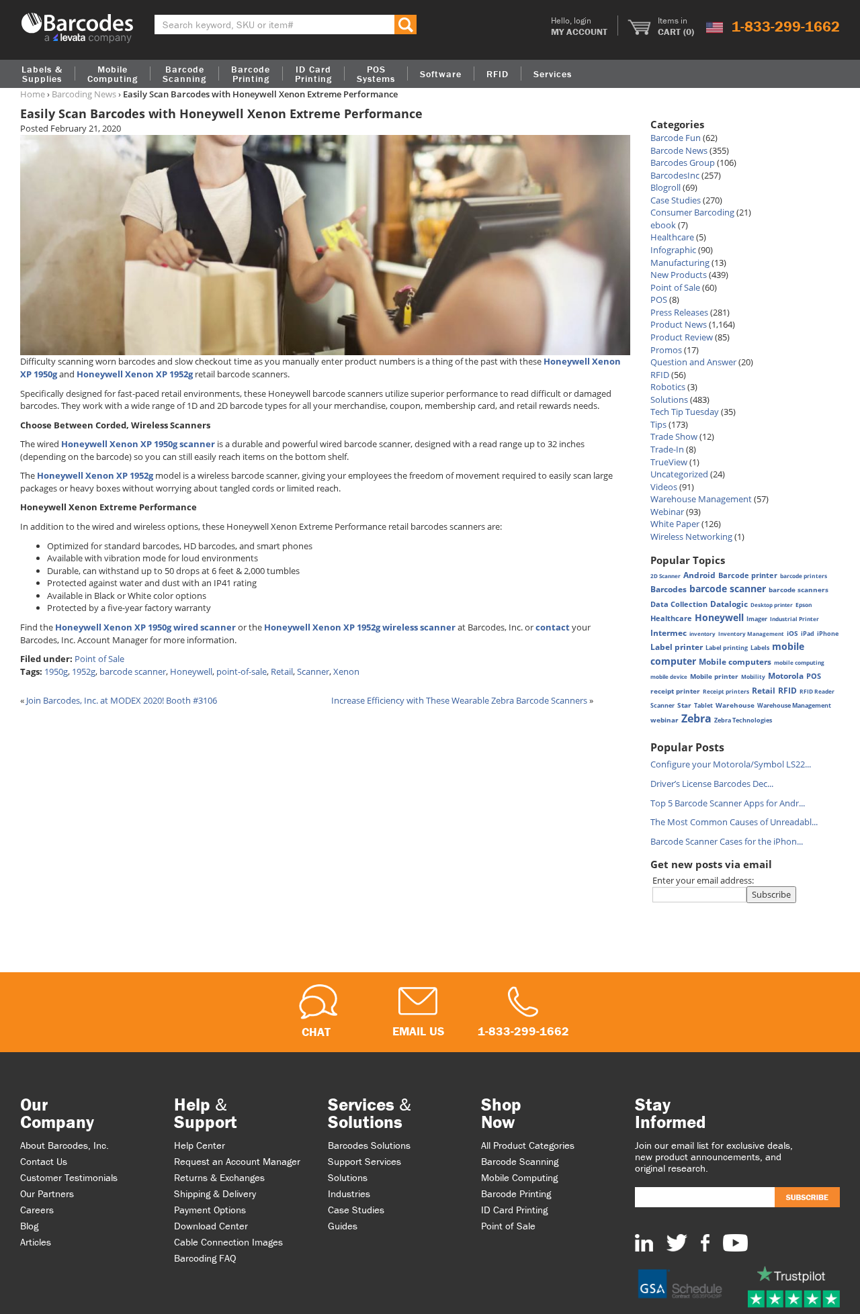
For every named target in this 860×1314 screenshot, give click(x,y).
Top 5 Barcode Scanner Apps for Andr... (727, 803)
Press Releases (679, 312)
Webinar (667, 512)
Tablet (703, 706)
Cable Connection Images (228, 1241)
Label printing (726, 647)
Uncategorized (679, 474)
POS (658, 299)
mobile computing (799, 662)
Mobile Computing (112, 74)
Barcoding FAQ (205, 1258)
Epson (804, 604)
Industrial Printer (794, 618)
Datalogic (729, 603)
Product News (678, 324)
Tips (658, 424)
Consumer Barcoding (692, 212)
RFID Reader (817, 691)
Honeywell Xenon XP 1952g (135, 374)
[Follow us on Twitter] (676, 1242)
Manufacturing (680, 262)
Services (552, 74)
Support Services (364, 1161)
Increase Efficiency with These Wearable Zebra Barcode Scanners (459, 700)
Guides (342, 1225)
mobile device (668, 676)
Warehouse (735, 705)
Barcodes (668, 589)
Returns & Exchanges (219, 1177)
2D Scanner (665, 575)
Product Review (681, 337)
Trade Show (673, 436)
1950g (56, 671)
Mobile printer (714, 676)
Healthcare (672, 237)
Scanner (313, 671)
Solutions (669, 399)
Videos (663, 487)
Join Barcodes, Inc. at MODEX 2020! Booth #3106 (121, 700)
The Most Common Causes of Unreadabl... (734, 822)
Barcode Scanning (519, 1161)
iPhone (827, 633)
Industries (349, 1193)
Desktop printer (771, 604)
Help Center (199, 1145)
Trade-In (667, 449)
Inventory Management (751, 633)
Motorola (786, 676)
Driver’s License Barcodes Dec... (711, 784)
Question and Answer (693, 362)
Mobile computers (735, 662)
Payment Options (210, 1209)
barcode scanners (798, 589)
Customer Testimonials (69, 1177)
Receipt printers (726, 691)
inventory (702, 633)
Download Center (211, 1225)
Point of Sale (99, 659)
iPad (807, 634)
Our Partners (47, 1193)
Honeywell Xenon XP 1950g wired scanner (145, 627)
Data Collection (678, 604)
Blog (29, 1225)
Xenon (346, 671)
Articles (35, 1241)
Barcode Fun (675, 138)
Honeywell (191, 671)
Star (684, 705)
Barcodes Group (682, 162)
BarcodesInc (674, 175)
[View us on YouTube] (735, 1242)
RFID (659, 375)
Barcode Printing (516, 1193)
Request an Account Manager (237, 1161)
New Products (678, 275)
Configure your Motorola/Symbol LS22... (730, 764)
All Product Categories (527, 1145)
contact (552, 627)
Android (699, 574)
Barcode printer (747, 575)
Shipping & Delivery (215, 1193)
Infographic (673, 250)
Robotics (667, 387)
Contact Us (43, 1161)
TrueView (668, 462)
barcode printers (803, 575)
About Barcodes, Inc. (64, 1145)
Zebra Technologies (743, 720)
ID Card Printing (514, 1209)
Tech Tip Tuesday (684, 412)
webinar (664, 720)
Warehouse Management (701, 499)
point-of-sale (241, 671)
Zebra (696, 718)
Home (32, 94)
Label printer (676, 647)
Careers (37, 1209)
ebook (663, 225)
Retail (282, 671)
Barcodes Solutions (369, 1145)
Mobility (753, 676)
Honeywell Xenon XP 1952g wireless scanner (360, 627)
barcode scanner (132, 671)
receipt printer (675, 691)
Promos (666, 350)
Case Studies (675, 200)
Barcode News (678, 150)
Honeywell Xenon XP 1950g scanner (138, 444)
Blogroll (665, 187)
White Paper (674, 524)
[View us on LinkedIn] (644, 1242)
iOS (792, 633)
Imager (756, 618)
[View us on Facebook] (705, 1242)
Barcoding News (84, 94)
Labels (759, 647)
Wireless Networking (691, 536)
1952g (83, 671)
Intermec (668, 633)
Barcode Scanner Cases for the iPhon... (726, 841)
